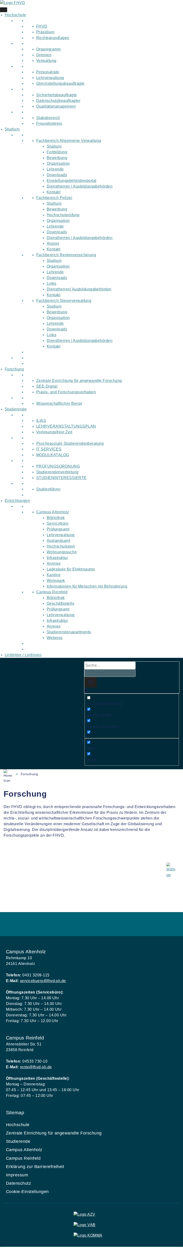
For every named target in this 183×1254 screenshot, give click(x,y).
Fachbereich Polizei (54, 198)
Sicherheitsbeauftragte (56, 95)
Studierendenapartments (69, 632)
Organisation (58, 163)
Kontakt (53, 192)
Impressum (17, 1175)
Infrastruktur (57, 558)
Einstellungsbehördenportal (71, 181)
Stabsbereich (48, 118)
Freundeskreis (49, 123)
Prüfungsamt (58, 529)
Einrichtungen (17, 501)
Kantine (54, 575)
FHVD (41, 26)
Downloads (57, 175)
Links (51, 283)
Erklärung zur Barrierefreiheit (35, 1166)
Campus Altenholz (52, 512)
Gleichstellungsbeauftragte (60, 83)
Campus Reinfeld (51, 592)
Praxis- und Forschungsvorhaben (66, 392)
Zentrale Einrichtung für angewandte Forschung (79, 381)
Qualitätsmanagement (56, 106)
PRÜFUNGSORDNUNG (58, 466)
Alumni (53, 243)
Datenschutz (18, 1183)
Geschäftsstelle (60, 603)
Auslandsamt (58, 541)
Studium (12, 129)
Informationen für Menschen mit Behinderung (87, 586)
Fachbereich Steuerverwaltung (63, 301)
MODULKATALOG (52, 455)
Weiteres (55, 638)
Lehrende (55, 169)
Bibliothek (56, 518)
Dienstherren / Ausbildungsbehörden (79, 186)
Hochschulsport (61, 546)
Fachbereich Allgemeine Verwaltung (68, 141)
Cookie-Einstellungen (27, 1191)
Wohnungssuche (62, 552)
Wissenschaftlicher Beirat (59, 403)
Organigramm (48, 49)
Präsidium (45, 32)
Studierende (16, 409)
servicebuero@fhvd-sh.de (43, 981)
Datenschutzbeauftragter (58, 101)
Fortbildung (57, 152)
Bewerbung (57, 158)
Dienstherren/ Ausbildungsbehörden (79, 289)
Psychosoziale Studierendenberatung (70, 443)
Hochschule (15, 15)
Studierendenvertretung (57, 472)
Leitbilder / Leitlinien (23, 655)
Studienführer (48, 489)
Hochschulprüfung (63, 215)
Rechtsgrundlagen (52, 38)
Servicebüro (57, 523)
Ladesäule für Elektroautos (71, 569)
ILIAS (41, 421)
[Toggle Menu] (3, 9)
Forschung (14, 369)
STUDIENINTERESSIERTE (61, 478)
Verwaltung (46, 61)
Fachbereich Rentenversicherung (66, 255)
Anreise (54, 563)
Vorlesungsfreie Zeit (54, 432)
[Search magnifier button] (90, 682)
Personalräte (47, 72)
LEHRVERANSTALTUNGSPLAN (66, 426)
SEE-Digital (46, 386)
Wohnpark (56, 581)
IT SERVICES (48, 449)
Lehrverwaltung (50, 78)
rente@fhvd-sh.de (36, 1067)
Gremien (43, 55)
